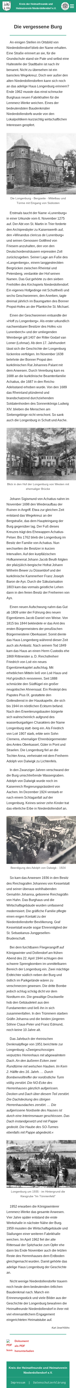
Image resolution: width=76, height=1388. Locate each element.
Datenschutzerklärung (49, 1382)
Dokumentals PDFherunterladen (24, 1346)
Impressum (18, 1382)
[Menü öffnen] (72, 6)
